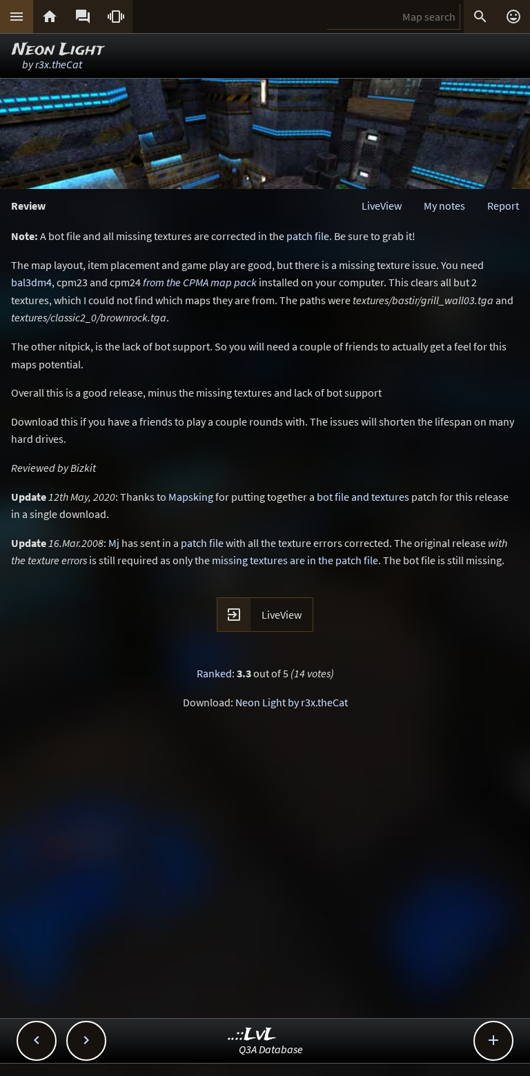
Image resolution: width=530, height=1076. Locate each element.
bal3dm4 (31, 282)
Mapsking (190, 497)
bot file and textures (363, 497)
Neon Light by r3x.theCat (291, 702)
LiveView (382, 205)
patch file (307, 236)
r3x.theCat (58, 64)
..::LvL (252, 1035)
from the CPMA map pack (200, 282)
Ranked (214, 673)
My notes (444, 205)
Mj (113, 543)
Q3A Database (271, 1049)
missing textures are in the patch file (295, 560)
